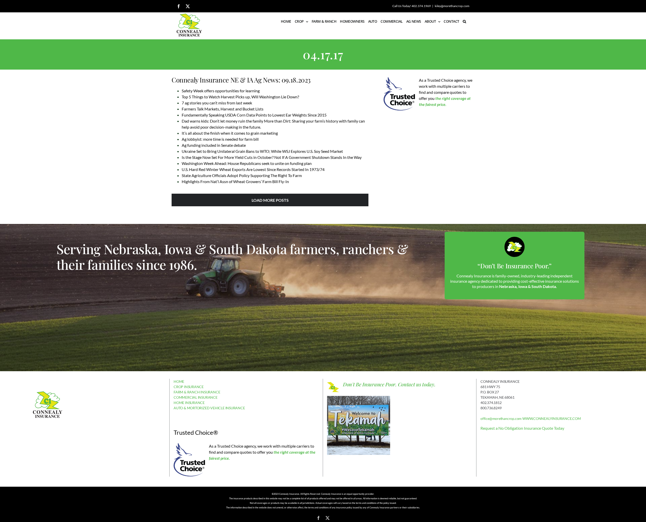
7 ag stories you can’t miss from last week (217, 102)
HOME (179, 381)
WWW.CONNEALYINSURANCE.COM (551, 418)
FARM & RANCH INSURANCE (197, 392)
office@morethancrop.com (501, 418)
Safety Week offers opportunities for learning (221, 90)
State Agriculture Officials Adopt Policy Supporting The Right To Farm (242, 175)
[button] (464, 21)
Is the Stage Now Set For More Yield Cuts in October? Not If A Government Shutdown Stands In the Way (272, 157)
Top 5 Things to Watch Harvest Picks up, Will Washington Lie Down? (240, 96)
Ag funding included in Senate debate (214, 145)
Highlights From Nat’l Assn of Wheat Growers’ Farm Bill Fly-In (235, 181)
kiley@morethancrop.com (452, 6)
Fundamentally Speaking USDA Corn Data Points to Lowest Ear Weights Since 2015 (254, 114)
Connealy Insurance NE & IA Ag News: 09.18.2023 (241, 79)
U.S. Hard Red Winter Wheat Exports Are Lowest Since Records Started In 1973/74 (253, 169)
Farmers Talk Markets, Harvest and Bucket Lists (222, 108)
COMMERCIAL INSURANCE (196, 397)
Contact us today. (417, 384)
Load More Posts (270, 200)
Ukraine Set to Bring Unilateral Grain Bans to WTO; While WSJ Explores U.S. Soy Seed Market (262, 151)
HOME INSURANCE (189, 402)
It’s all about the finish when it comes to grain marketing (230, 133)
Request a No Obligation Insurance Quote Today (522, 428)
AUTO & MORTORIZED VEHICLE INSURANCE (209, 408)
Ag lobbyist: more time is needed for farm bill (220, 139)
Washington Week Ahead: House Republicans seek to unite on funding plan (247, 163)
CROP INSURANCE (189, 387)
